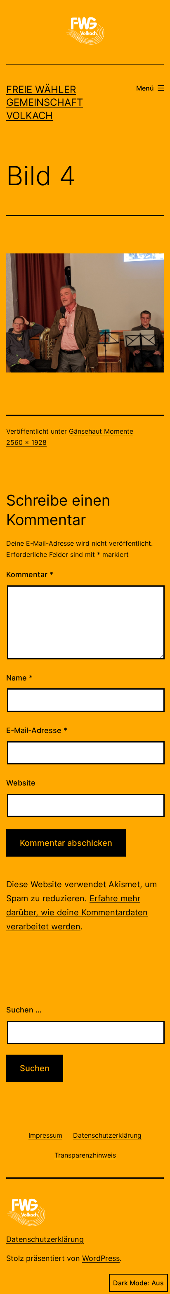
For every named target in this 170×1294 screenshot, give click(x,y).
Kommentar (29, 574)
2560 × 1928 (26, 442)
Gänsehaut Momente (101, 431)
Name (19, 677)
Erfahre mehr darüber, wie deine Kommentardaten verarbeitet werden (77, 912)
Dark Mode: (131, 1283)
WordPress (101, 1258)
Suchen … (24, 1009)
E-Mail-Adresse (36, 730)
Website (20, 782)
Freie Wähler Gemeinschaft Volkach (44, 102)
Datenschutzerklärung (45, 1239)
